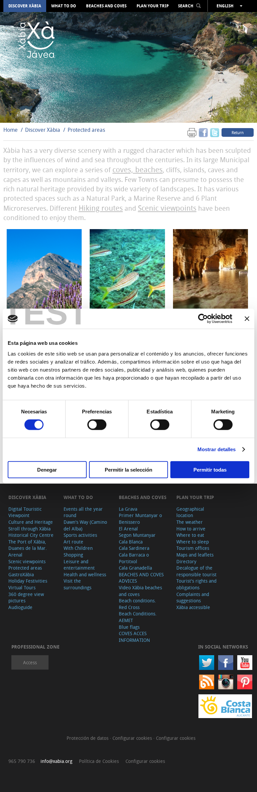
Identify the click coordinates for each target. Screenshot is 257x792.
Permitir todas (210, 469)
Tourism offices (192, 548)
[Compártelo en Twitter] (214, 132)
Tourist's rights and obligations (196, 584)
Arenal (15, 555)
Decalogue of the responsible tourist (196, 571)
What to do (63, 6)
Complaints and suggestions (192, 597)
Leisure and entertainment (79, 564)
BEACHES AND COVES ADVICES (141, 577)
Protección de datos (88, 738)
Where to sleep (192, 541)
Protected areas (86, 129)
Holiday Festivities (27, 581)
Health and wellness (85, 574)
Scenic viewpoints (167, 208)
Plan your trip (153, 6)
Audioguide (20, 607)
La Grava (128, 509)
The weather (189, 522)
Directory (186, 561)
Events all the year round (83, 512)
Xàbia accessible (193, 607)
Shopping (73, 555)
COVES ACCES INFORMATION (134, 636)
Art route (73, 541)
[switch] (96, 424)
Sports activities (80, 535)
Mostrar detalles (216, 449)
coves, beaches (137, 169)
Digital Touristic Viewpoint (24, 512)
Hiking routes (101, 208)
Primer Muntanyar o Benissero (140, 518)
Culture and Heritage (30, 522)
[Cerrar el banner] (247, 318)
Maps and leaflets (194, 555)
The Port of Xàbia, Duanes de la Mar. (27, 545)
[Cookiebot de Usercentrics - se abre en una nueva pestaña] (203, 319)
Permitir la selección (128, 469)
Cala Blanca (131, 541)
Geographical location (190, 512)
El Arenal (128, 528)
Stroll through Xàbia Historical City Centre (31, 531)
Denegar (47, 469)
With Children (78, 548)
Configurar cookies (132, 738)
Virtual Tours (21, 587)
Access (30, 662)
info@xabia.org (56, 761)
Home (10, 129)
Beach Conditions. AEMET (138, 616)
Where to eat (190, 535)
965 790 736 (21, 761)
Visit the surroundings (77, 584)
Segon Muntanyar (137, 535)
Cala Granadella (135, 568)
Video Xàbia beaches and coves (140, 590)
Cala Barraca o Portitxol (134, 558)
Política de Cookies (99, 761)
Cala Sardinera (134, 548)
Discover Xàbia (24, 6)
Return (238, 132)
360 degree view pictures (26, 597)
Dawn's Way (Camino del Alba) (85, 525)
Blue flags (129, 627)
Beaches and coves (106, 6)
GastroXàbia (21, 574)
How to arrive (190, 528)
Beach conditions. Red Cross (137, 603)
